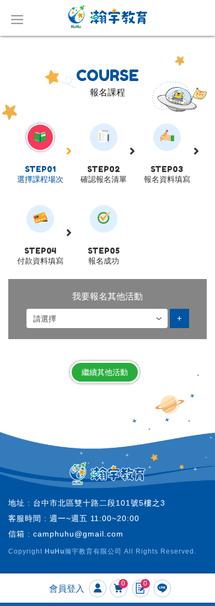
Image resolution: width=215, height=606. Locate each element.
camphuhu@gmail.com (78, 533)
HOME (108, 16)
